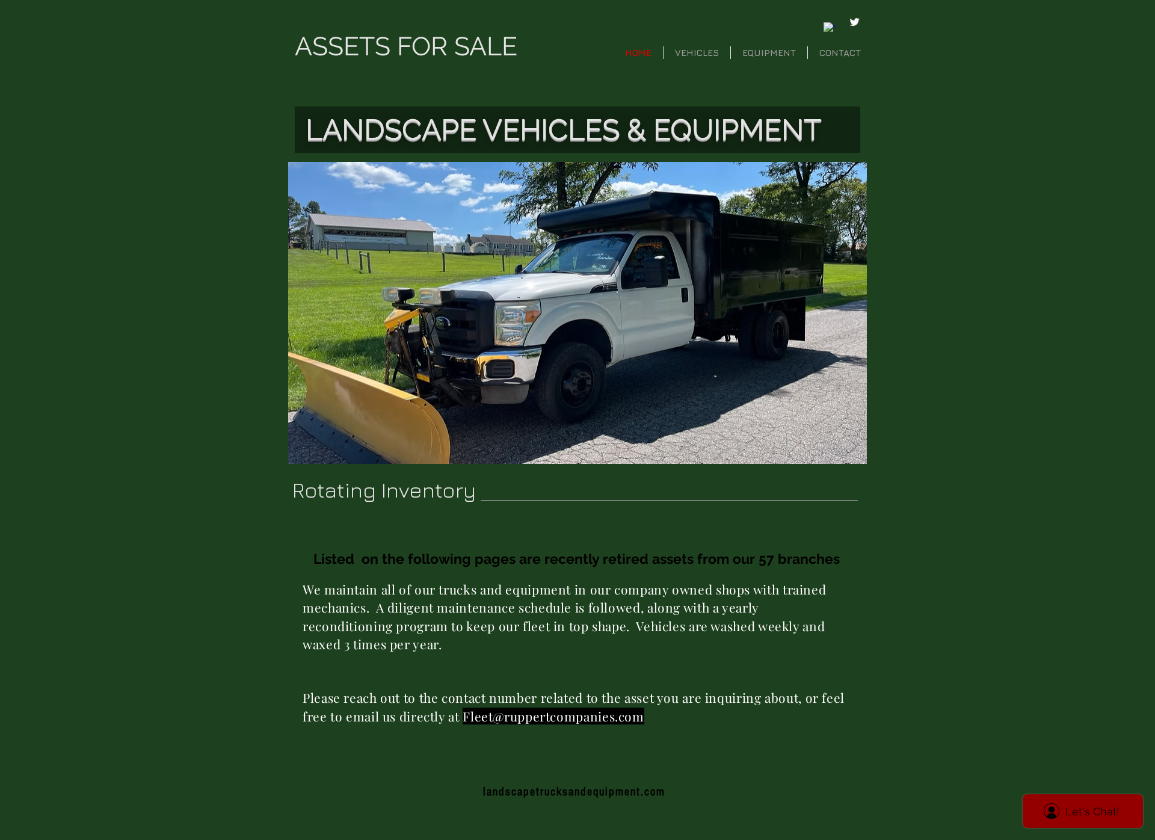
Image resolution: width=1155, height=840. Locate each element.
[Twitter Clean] (854, 22)
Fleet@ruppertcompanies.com (553, 716)
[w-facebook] (829, 28)
